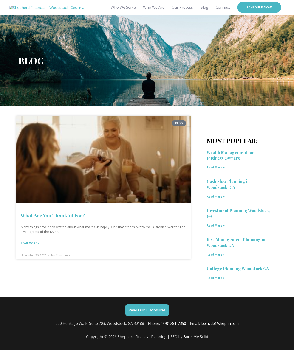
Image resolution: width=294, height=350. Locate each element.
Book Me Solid (195, 336)
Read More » (30, 243)
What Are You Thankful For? (53, 215)
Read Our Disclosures (147, 310)
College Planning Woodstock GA (238, 268)
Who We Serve (123, 7)
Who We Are (153, 7)
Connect (223, 7)
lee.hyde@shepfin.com (220, 323)
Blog (204, 7)
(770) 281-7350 (173, 323)
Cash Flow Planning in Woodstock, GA (228, 184)
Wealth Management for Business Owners (230, 155)
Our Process (182, 7)
